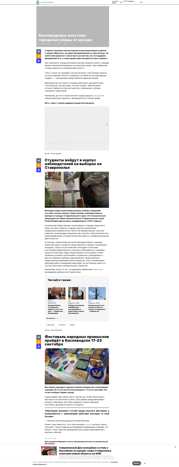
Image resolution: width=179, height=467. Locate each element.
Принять (137, 463)
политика (62, 325)
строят (88, 424)
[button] (49, 450)
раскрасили (98, 95)
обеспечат (98, 269)
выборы (72, 325)
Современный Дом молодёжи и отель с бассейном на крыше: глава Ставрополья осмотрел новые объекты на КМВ (85, 450)
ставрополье (50, 325)
